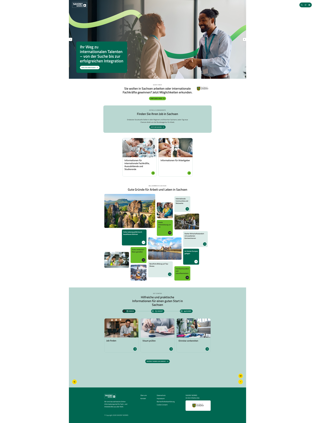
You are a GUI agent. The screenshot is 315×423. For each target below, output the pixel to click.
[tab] (128, 311)
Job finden (111, 340)
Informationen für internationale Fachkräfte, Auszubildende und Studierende (137, 165)
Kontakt (143, 398)
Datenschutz (161, 395)
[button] (156, 77)
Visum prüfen (149, 340)
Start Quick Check (156, 98)
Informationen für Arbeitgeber (175, 160)
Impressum (161, 398)
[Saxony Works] (79, 5)
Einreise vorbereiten (188, 340)
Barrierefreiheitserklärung (166, 401)
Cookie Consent (162, 404)
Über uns (143, 395)
